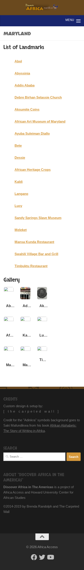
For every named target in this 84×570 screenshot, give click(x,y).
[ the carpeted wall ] (31, 411)
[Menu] (78, 20)
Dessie (20, 157)
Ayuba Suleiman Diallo (32, 133)
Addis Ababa (24, 85)
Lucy (18, 206)
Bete (18, 145)
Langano (21, 194)
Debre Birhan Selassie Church (38, 97)
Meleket (21, 230)
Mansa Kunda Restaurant (34, 242)
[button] (8, 299)
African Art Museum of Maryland (40, 121)
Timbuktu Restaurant (31, 266)
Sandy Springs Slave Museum (38, 218)
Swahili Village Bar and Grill (36, 254)
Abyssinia (22, 73)
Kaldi (19, 182)
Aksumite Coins (27, 109)
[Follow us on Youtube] (50, 557)
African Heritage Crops (33, 169)
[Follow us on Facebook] (34, 557)
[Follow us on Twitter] (42, 557)
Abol (18, 61)
